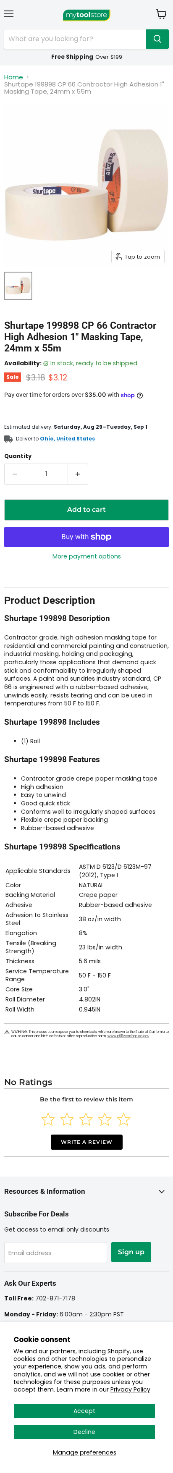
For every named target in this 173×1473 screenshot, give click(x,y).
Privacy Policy (130, 1389)
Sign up (131, 1252)
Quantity (17, 456)
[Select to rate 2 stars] (67, 1119)
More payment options (86, 556)
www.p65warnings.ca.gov (128, 1036)
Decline (84, 1432)
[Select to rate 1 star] (48, 1119)
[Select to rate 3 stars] (85, 1119)
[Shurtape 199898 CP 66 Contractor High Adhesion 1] (18, 286)
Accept (84, 1411)
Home (13, 77)
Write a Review (87, 1142)
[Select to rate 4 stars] (104, 1119)
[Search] (157, 39)
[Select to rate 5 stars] (123, 1119)
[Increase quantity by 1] (78, 474)
